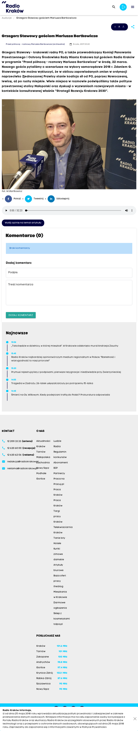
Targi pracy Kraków (58, 516)
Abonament (61, 462)
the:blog (58, 586)
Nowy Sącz (42, 468)
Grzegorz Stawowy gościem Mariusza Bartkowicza (46, 18)
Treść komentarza (20, 284)
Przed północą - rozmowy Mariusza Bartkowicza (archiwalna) (35, 44)
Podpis (13, 272)
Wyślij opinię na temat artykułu (23, 223)
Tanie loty (59, 538)
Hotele (57, 543)
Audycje (7, 18)
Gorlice (40, 479)
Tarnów (40, 452)
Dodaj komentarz (21, 315)
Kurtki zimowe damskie (59, 554)
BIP (56, 468)
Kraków (40, 446)
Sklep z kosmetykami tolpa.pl (62, 619)
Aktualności (43, 441)
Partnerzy (59, 473)
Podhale (41, 473)
